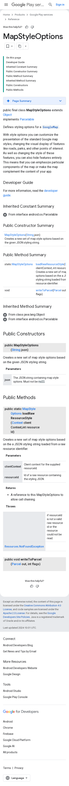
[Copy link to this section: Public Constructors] (49, 334)
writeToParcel (44, 290)
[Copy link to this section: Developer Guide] (37, 183)
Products (20, 14)
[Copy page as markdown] (19, 46)
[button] (34, 101)
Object (7, 115)
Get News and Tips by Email (19, 651)
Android (8, 721)
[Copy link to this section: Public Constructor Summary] (58, 226)
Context (17, 423)
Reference (13, 19)
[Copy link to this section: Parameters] (25, 369)
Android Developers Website (20, 668)
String (30, 234)
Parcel (57, 290)
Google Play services (41, 14)
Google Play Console (15, 697)
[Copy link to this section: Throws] (19, 506)
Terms (7, 768)
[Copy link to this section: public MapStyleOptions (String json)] (32, 350)
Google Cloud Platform (16, 740)
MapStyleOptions (15, 234)
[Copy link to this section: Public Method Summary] (50, 255)
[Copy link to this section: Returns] (19, 488)
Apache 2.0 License (14, 613)
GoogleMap (50, 127)
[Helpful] (27, 27)
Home (6, 14)
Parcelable (27, 119)
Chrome (8, 727)
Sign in (60, 4)
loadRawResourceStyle (50, 264)
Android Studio (12, 690)
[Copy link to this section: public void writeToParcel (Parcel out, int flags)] (14, 568)
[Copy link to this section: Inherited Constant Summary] (58, 206)
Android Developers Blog (18, 645)
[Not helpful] (32, 27)
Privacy (19, 768)
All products (10, 752)
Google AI (9, 746)
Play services (35, 4)
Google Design (11, 674)
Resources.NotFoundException (24, 546)
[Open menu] (6, 4)
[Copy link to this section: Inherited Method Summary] (55, 307)
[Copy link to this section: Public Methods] (39, 398)
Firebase (8, 733)
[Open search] (50, 4)
